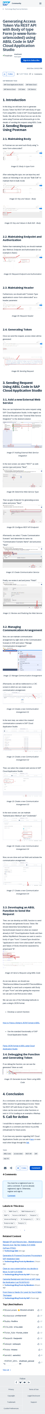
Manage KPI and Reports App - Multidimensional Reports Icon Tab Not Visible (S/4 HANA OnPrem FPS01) (22, 1245)
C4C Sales (21, 89)
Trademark (11, 1402)
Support (34, 1402)
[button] (4, 74)
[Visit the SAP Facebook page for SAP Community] (16, 1382)
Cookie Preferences (11, 1408)
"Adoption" (33, 1215)
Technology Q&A (11, 1251)
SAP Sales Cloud (31, 84)
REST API (29, 1154)
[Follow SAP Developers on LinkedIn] (29, 1382)
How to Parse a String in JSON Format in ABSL (21, 1023)
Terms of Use (34, 1389)
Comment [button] (36, 1168)
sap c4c (6, 1158)
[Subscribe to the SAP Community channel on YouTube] (25, 1382)
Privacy (11, 1389)
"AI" (37, 1219)
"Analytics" (21, 1223)
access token (18, 1154)
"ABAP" (6, 1215)
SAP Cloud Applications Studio (13, 84)
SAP (36, 1154)
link (27, 1143)
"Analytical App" (9, 1223)
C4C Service (32, 89)
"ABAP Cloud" (13, 1211)
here (32, 1139)
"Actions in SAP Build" (19, 1215)
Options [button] (22, 64)
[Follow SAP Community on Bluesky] (20, 1382)
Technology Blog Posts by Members (16, 9)
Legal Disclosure (34, 1396)
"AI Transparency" (26, 1219)
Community (16, 3)
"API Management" (9, 1227)
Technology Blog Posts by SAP (17, 1274)
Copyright (11, 1396)
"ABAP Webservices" (27, 1211)
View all (6, 1370)
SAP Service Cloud (9, 89)
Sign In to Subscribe (31, 60)
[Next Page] (24, 1230)
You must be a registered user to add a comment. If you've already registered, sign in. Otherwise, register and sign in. (21, 1187)
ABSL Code (7, 1154)
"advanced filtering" (10, 1219)
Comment (11, 1196)
